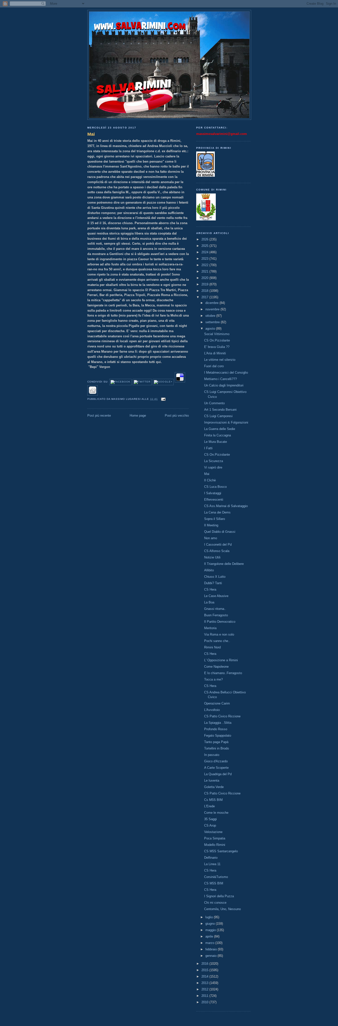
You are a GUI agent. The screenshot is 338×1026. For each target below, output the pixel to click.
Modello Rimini (214, 845)
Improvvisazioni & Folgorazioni (226, 422)
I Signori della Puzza (219, 896)
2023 (205, 258)
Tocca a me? (213, 679)
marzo (210, 943)
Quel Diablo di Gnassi (219, 532)
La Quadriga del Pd (218, 774)
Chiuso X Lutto (214, 576)
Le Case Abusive (216, 596)
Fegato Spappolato (217, 735)
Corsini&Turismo (216, 877)
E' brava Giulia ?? (216, 347)
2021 (205, 271)
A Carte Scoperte (216, 768)
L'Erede (209, 806)
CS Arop (210, 825)
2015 (205, 970)
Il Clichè (210, 480)
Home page (138, 415)
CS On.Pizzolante (217, 340)
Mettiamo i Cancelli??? (220, 379)
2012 (205, 989)
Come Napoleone (216, 666)
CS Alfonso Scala (216, 551)
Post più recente (99, 415)
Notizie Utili (212, 557)
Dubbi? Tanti (213, 583)
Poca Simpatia (214, 838)
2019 (205, 284)
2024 (205, 252)
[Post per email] (163, 399)
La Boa (209, 602)
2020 (205, 278)
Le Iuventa (211, 780)
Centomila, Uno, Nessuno (222, 909)
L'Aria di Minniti (215, 353)
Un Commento (214, 403)
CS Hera (210, 589)
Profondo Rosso (215, 729)
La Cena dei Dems (217, 512)
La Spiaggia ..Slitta (217, 723)
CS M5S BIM (213, 883)
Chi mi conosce (215, 902)
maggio (211, 930)
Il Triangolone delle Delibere (224, 564)
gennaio (211, 956)
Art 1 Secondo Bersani (220, 409)
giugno (210, 923)
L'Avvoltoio (212, 710)
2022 (205, 265)
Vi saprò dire (213, 467)
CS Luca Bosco (215, 487)
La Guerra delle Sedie (219, 429)
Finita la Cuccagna (217, 435)
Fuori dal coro (214, 366)
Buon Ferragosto (216, 615)
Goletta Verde (214, 787)
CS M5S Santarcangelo (221, 851)
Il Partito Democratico (219, 621)
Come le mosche (216, 812)
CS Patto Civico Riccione (222, 716)
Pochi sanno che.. (217, 641)
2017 (205, 297)
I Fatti (208, 448)
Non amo (210, 538)
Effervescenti (213, 499)
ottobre (210, 316)
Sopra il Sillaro (214, 519)
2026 (205, 239)
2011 (205, 996)
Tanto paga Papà (216, 742)
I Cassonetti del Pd (218, 544)
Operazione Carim (217, 703)
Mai (91, 134)
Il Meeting (211, 525)
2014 (205, 976)
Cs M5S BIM (213, 800)
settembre (213, 322)
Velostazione (213, 832)
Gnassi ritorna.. (215, 609)
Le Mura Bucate (215, 442)
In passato (211, 755)
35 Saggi (210, 819)
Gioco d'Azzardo (216, 761)
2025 (205, 246)
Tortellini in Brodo (216, 748)
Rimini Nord (212, 647)
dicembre (212, 303)
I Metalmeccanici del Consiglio (226, 372)
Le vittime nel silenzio (219, 360)
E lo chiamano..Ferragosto (223, 673)
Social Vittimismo (216, 334)
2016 (205, 963)
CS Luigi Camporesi (218, 416)
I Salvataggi (212, 493)
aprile (209, 936)
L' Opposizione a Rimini (221, 660)
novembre (212, 309)
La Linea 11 (212, 864)
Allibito (209, 570)
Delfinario (210, 857)
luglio (209, 917)
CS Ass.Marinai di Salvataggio (226, 506)
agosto (210, 328)
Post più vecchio (177, 415)
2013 (205, 983)
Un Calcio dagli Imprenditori (223, 385)
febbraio (211, 949)
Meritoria (210, 628)
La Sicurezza (213, 461)
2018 (205, 291)
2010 (205, 1002)
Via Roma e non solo (219, 634)
